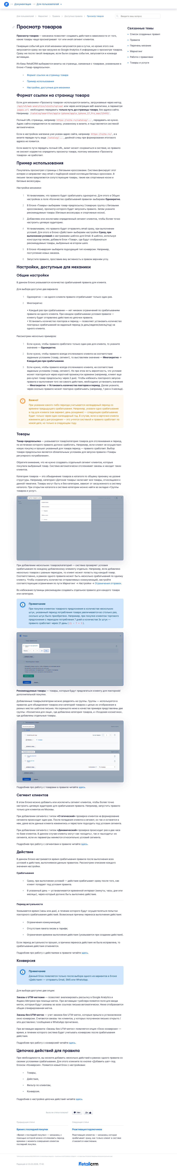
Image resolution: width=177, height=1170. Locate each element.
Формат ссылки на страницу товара (47, 75)
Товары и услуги (139, 62)
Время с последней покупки (32, 1129)
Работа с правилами (141, 57)
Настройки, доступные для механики (48, 87)
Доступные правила (73, 16)
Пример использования (40, 81)
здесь (82, 787)
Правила (56, 16)
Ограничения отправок (108, 583)
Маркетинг (43, 16)
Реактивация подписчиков (87, 1129)
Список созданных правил (145, 34)
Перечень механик (140, 45)
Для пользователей (25, 16)
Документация (22, 4)
